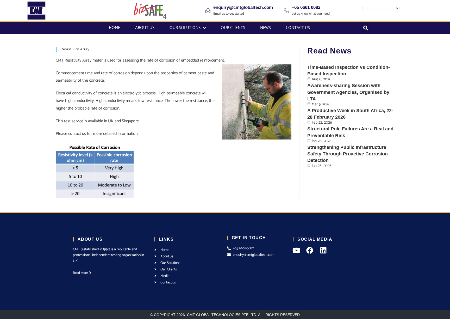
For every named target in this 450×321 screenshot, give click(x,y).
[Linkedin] (323, 250)
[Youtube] (296, 250)
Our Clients (233, 27)
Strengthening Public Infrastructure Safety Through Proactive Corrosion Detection (347, 154)
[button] (365, 27)
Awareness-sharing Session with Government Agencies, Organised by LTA (348, 92)
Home (114, 27)
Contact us (298, 27)
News (265, 27)
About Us (144, 27)
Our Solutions (185, 27)
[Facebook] (309, 250)
